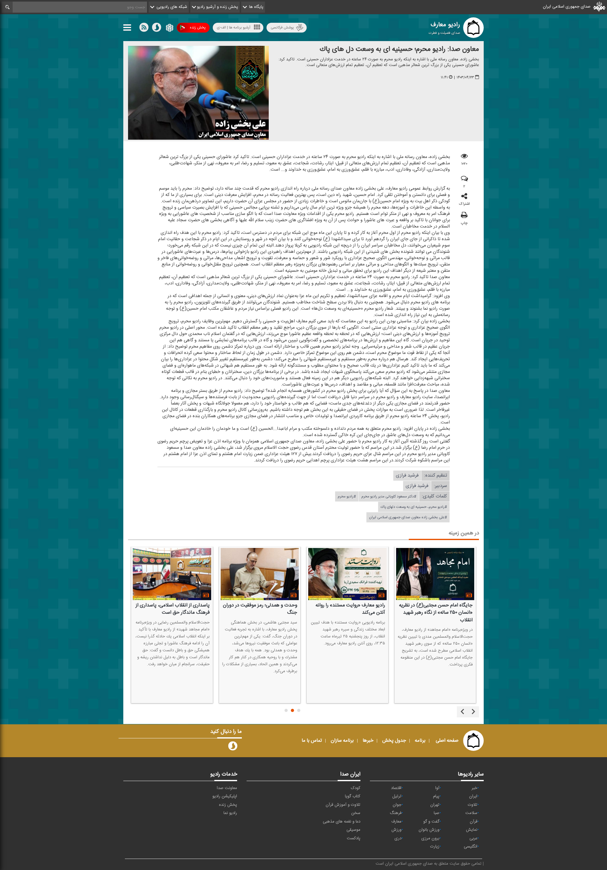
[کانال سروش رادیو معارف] (232, 747)
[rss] (144, 28)
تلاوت (472, 804)
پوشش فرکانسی (282, 27)
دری (398, 838)
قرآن (473, 821)
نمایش (471, 829)
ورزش (396, 829)
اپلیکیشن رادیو (224, 796)
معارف (396, 821)
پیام (436, 796)
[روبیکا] (169, 28)
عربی (473, 838)
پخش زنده (197, 27)
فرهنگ (396, 813)
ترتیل (397, 796)
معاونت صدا (227, 788)
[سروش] (156, 28)
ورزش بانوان (429, 829)
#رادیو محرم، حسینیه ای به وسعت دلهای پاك (414, 507)
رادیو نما (230, 813)
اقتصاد (396, 788)
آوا (437, 788)
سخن (355, 813)
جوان (397, 804)
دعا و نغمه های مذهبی (341, 821)
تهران (434, 804)
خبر (474, 788)
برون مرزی (430, 838)
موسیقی (353, 829)
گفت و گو (431, 821)
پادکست (353, 838)
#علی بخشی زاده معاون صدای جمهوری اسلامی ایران (408, 517)
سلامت (471, 813)
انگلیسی (470, 846)
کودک (355, 788)
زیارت (434, 846)
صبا (436, 813)
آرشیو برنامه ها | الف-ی (233, 27)
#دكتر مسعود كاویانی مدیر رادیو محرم (388, 496)
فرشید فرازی (407, 475)
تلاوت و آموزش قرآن (343, 804)
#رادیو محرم (347, 496)
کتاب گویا (352, 796)
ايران (473, 796)
